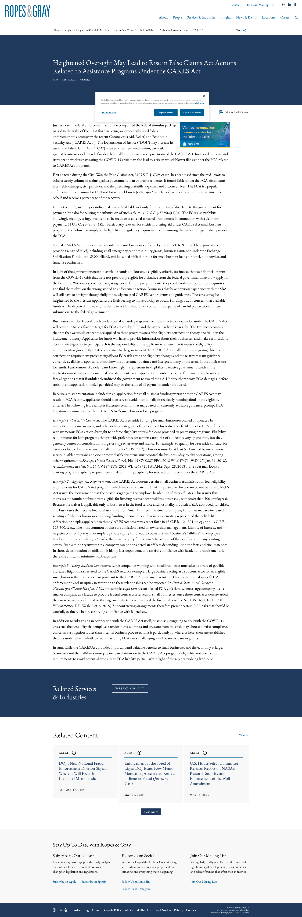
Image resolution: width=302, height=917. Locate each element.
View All (244, 735)
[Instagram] (54, 910)
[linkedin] (290, 4)
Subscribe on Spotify (94, 881)
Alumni (96, 910)
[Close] (204, 96)
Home (57, 30)
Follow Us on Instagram (136, 889)
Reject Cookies (166, 113)
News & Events (246, 17)
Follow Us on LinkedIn (136, 881)
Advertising (81, 910)
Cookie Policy (112, 910)
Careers (285, 17)
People (177, 17)
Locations (268, 17)
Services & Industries (201, 17)
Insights (225, 17)
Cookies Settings (108, 112)
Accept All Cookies (192, 113)
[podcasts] (295, 5)
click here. (199, 103)
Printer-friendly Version (237, 112)
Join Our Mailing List (260, 5)
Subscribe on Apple (64, 881)
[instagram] (284, 5)
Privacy (178, 910)
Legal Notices (162, 910)
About (163, 17)
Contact (235, 5)
